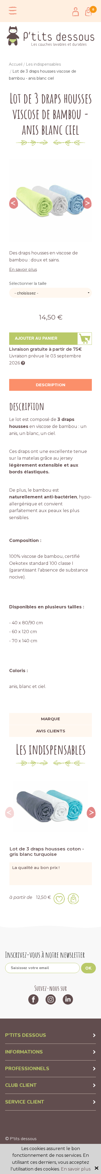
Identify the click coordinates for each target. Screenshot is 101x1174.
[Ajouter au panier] (73, 898)
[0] (88, 11)
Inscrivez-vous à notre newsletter (45, 955)
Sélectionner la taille (28, 283)
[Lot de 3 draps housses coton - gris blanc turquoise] (50, 806)
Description (50, 384)
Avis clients (50, 730)
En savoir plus (23, 269)
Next (87, 203)
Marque (50, 718)
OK (88, 968)
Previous (13, 203)
